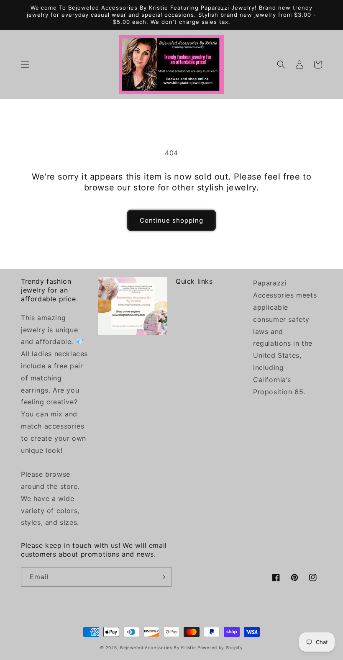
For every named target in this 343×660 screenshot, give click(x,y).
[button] (25, 64)
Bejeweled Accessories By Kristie (158, 647)
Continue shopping (171, 220)
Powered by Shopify (220, 647)
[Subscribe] (162, 577)
